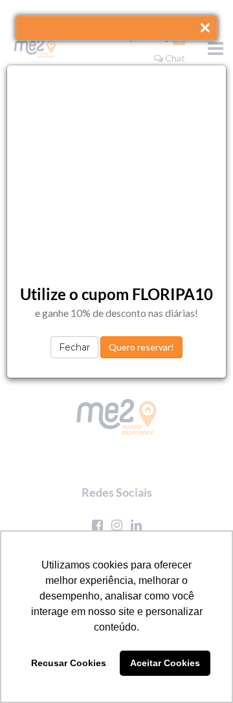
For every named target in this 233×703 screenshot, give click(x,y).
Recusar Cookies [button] (68, 663)
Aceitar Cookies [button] (165, 663)
